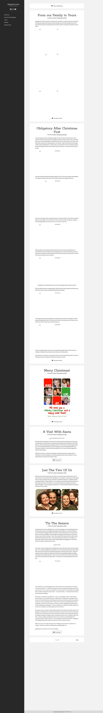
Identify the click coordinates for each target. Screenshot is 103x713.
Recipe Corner (7, 25)
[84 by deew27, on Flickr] (57, 71)
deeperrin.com (13, 4)
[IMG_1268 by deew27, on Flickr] (57, 544)
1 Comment (58, 460)
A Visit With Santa (57, 432)
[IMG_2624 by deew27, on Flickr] (57, 198)
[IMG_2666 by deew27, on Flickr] (57, 269)
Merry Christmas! (57, 370)
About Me (6, 14)
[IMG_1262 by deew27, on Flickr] (57, 572)
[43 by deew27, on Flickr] (57, 103)
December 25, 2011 (62, 18)
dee (54, 18)
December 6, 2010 (61, 472)
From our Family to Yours (57, 15)
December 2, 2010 (61, 526)
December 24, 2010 (62, 373)
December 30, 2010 (62, 134)
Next (77, 639)
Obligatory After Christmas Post (57, 130)
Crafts (5, 19)
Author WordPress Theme (58, 711)
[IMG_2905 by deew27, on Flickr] (57, 336)
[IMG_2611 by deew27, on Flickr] (57, 162)
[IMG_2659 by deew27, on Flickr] (57, 235)
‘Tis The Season (57, 523)
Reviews (6, 22)
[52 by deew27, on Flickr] (57, 40)
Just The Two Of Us (57, 470)
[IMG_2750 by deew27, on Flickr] (57, 304)
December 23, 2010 (62, 434)
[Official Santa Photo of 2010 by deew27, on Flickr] (57, 437)
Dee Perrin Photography (10, 17)
